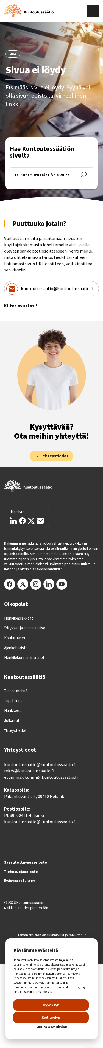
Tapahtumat (14, 701)
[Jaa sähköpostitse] (40, 521)
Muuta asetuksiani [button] (52, 1026)
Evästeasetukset (19, 881)
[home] (29, 10)
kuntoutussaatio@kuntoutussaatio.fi (57, 289)
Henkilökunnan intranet (24, 657)
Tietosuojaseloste (21, 872)
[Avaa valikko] (93, 11)
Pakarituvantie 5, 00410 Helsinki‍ (34, 796)
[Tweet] (31, 521)
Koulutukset (15, 638)
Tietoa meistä (16, 691)
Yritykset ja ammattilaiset (25, 628)
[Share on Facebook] (22, 520)
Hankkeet (12, 710)
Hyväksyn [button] (51, 1004)
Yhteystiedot (15, 730)
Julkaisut (12, 720)
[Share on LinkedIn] (13, 520)
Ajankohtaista (15, 648)
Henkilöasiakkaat (18, 618)
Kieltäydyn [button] (51, 1017)
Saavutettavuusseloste (25, 862)
